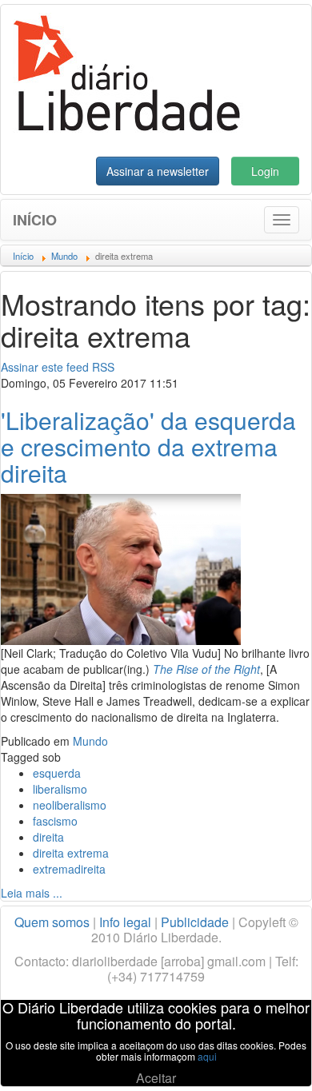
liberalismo (60, 789)
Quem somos (52, 922)
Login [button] (265, 171)
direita (48, 837)
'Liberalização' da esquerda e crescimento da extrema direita (148, 446)
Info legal (125, 922)
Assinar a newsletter (157, 171)
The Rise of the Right (206, 669)
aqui (207, 1056)
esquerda (57, 773)
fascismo (55, 821)
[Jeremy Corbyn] (121, 567)
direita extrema (71, 853)
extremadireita (69, 869)
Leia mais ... (31, 893)
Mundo (90, 741)
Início (35, 219)
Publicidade (195, 922)
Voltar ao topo (264, 1058)
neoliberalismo (69, 805)
